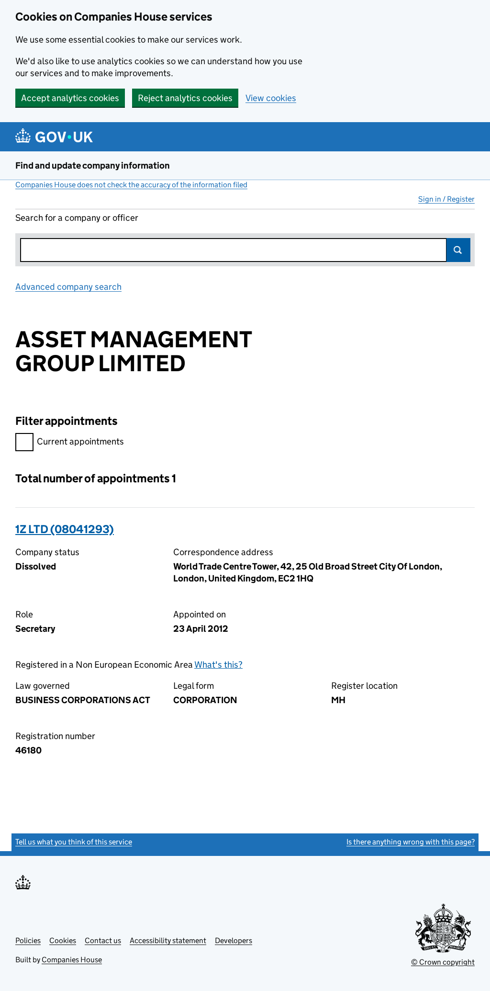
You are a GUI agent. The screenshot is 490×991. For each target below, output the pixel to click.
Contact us (103, 940)
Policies (28, 940)
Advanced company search (68, 286)
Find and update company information (92, 165)
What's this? (218, 664)
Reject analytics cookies (185, 97)
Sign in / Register (446, 199)
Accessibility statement (168, 940)
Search (458, 250)
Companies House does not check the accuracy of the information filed (131, 184)
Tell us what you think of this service (73, 841)
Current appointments (80, 441)
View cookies (270, 98)
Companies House (72, 959)
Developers (233, 940)
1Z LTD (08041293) (64, 529)
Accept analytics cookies (70, 97)
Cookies (62, 940)
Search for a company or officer (76, 217)
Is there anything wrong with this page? (410, 841)
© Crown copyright (443, 962)
